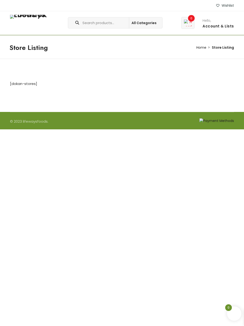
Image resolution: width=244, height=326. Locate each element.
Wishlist (227, 5)
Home (201, 47)
